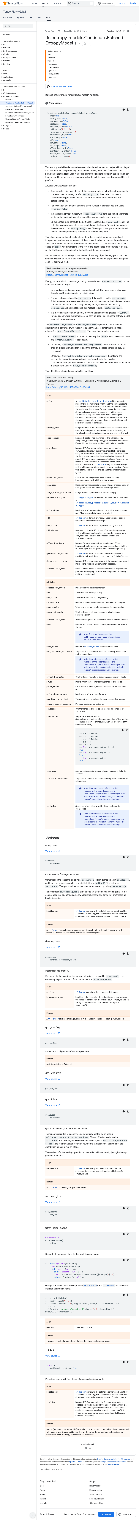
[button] (17, 44)
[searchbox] (18, 26)
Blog (42, 1486)
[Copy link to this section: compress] (60, 845)
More (56, 3)
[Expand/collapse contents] (60, 51)
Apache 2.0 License (76, 1462)
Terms (42, 1514)
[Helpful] (124, 31)
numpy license (113, 1464)
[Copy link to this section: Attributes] (57, 582)
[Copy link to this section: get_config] (62, 1027)
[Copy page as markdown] (84, 43)
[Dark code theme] (123, 109)
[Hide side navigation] (32, 1515)
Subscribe (106, 1514)
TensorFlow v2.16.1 (14, 11)
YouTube (44, 1503)
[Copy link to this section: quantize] (59, 1099)
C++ (30, 17)
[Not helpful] (128, 31)
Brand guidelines (96, 1499)
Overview (7, 17)
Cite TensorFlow (96, 1503)
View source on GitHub (61, 86)
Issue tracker (94, 1486)
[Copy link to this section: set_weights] (64, 1196)
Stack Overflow (95, 1494)
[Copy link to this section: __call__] (59, 1350)
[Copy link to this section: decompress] (63, 941)
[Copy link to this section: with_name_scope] (70, 1228)
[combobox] (80, 3)
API (43, 3)
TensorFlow (49, 31)
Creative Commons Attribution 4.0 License (113, 1459)
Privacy (51, 1514)
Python (20, 17)
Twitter (43, 1499)
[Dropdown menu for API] (48, 3)
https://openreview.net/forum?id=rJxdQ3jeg (67, 275)
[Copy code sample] (128, 109)
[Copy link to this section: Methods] (61, 838)
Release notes (95, 1490)
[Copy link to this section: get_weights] (64, 1073)
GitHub (122, 3)
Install (34, 3)
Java (39, 17)
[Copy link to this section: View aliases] (64, 103)
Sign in (133, 3)
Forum (42, 1490)
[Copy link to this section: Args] (53, 395)
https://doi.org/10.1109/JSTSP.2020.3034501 (68, 387)
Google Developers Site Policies (113, 1462)
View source (51, 851)
